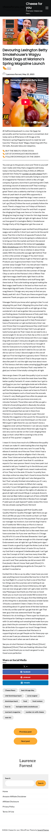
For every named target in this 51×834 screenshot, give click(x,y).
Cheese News (10, 690)
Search (7, 778)
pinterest (26, 677)
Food (8, 384)
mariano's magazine (12, 712)
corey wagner (32, 696)
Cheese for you (34, 6)
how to (20, 509)
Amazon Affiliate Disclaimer (14, 796)
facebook (26, 672)
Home (5, 791)
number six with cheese (32, 173)
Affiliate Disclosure (11, 801)
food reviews (37, 701)
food (35, 131)
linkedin (27, 683)
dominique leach (11, 701)
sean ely (8, 717)
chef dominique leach (13, 696)
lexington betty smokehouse (27, 707)
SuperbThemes (43, 830)
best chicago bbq (27, 690)
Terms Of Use (8, 811)
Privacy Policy (8, 806)
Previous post (25, 731)
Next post (25, 741)
